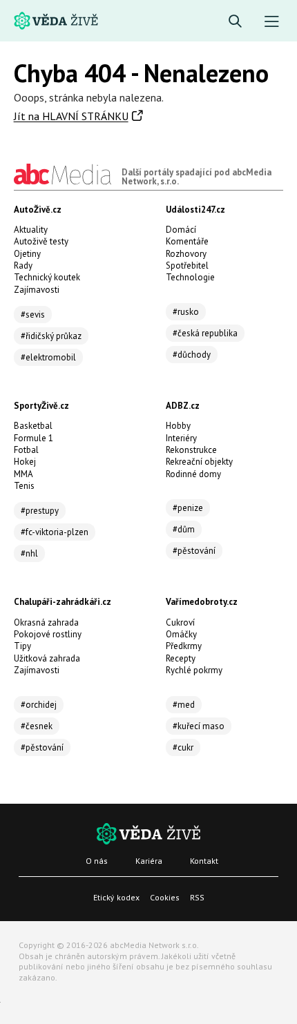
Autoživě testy (41, 241)
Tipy (22, 646)
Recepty (180, 658)
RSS (197, 897)
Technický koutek (47, 277)
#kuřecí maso (198, 726)
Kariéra (148, 861)
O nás (97, 861)
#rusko (186, 312)
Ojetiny (27, 254)
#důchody (192, 354)
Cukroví (180, 622)
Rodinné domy (193, 474)
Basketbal (33, 426)
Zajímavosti (36, 290)
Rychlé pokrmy (194, 670)
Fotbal (26, 450)
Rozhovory (186, 254)
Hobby (178, 426)
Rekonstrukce (191, 450)
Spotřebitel (187, 265)
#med (184, 705)
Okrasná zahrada (46, 622)
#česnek (36, 726)
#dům (184, 529)
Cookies (165, 897)
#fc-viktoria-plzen (54, 532)
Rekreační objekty (199, 461)
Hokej (25, 461)
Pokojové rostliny (48, 634)
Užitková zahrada (47, 658)
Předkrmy (184, 646)
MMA (23, 474)
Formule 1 (33, 438)
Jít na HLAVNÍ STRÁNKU (71, 116)
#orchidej (39, 705)
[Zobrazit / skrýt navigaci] (271, 22)
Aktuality (31, 229)
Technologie (190, 277)
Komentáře (187, 241)
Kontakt (204, 861)
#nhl (29, 553)
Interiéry (181, 438)
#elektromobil (48, 357)
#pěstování (194, 551)
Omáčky (181, 634)
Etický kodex (116, 897)
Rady (23, 265)
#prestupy (40, 510)
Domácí (181, 229)
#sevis (33, 314)
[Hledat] (235, 22)
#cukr (183, 747)
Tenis (24, 486)
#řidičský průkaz (51, 336)
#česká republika (205, 333)
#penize (188, 508)
